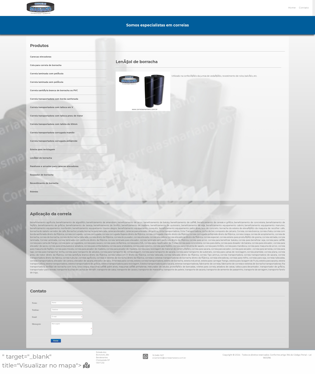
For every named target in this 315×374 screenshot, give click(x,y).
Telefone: (35, 310)
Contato (304, 7)
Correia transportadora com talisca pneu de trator (56, 116)
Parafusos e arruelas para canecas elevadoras (54, 166)
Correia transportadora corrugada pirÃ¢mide (53, 141)
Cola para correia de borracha (45, 65)
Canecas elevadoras (40, 57)
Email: (34, 317)
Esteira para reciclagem (42, 149)
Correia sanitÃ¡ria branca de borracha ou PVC (54, 90)
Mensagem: (36, 324)
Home (292, 7)
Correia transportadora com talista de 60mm (54, 124)
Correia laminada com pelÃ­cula (46, 73)
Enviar (55, 341)
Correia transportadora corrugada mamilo (52, 132)
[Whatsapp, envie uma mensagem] (145, 356)
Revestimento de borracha (44, 183)
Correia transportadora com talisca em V (51, 107)
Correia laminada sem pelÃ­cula (46, 82)
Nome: (34, 303)
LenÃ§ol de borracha (41, 158)
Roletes (34, 192)
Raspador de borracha (41, 175)
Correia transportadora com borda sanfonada (54, 99)
